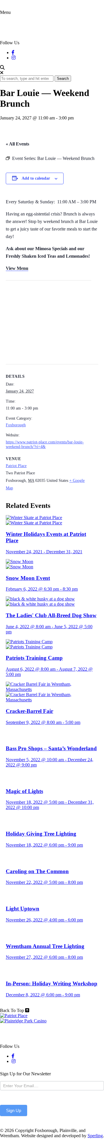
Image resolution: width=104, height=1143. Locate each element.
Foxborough (16, 425)
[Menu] (8, 28)
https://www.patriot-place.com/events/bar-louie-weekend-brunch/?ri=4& (45, 444)
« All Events (17, 143)
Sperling (95, 1135)
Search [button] (63, 78)
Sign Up (13, 1110)
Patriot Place (16, 466)
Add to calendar (36, 178)
